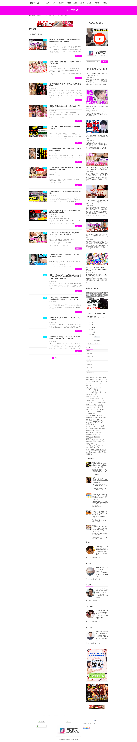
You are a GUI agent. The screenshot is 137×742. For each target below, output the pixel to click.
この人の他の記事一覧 (94, 557)
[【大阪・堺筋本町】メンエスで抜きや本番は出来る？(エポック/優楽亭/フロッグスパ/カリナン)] (97, 192)
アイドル (88, 381)
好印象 (102, 426)
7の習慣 (87, 377)
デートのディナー (90, 396)
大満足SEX (98, 422)
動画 (87, 419)
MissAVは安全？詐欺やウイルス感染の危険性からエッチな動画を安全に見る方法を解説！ (97, 236)
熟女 (103, 441)
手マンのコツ (99, 430)
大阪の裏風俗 (91, 424)
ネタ (99, 396)
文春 (94, 432)
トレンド (96, 396)
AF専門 (96, 377)
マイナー (88, 400)
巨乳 (100, 428)
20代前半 (92, 377)
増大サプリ (98, 420)
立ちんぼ (100, 445)
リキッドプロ (89, 409)
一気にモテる (91, 411)
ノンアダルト (90, 398)
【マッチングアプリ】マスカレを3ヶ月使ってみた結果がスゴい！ (96, 74)
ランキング (98, 407)
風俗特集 (89, 361)
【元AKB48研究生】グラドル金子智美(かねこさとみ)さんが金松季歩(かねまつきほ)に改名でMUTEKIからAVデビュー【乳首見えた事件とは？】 (65, 276)
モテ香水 (104, 402)
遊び (104, 450)
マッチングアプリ (95, 400)
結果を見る (97, 340)
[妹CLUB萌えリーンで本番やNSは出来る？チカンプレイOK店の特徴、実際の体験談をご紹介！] (97, 259)
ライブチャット (89, 407)
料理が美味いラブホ (100, 432)
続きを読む (78, 55)
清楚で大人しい (100, 439)
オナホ (88, 383)
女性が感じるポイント (92, 426)
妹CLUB (87, 428)
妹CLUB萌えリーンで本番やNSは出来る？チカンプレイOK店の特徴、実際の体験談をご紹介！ (97, 269)
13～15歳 (92, 329)
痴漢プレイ (93, 443)
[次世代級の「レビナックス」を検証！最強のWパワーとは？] (97, 97)
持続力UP (89, 432)
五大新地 (89, 413)
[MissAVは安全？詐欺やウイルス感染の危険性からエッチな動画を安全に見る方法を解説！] (97, 226)
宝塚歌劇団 (95, 428)
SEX (96, 379)
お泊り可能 (104, 379)
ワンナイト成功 (99, 409)
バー (95, 398)
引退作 (103, 428)
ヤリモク (100, 405)
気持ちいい (91, 439)
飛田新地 (101, 452)
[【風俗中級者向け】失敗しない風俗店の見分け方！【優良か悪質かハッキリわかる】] (97, 159)
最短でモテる (97, 434)
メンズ (93, 402)
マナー (102, 400)
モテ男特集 (89, 364)
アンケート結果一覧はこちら (95, 344)
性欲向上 (92, 430)
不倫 (98, 411)
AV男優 (104, 377)
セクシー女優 (92, 390)
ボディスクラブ (100, 398)
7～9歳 (91, 324)
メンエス (88, 402)
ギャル (92, 383)
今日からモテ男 (92, 415)
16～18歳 (92, 332)
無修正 (99, 441)
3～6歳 (91, 322)
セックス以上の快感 (93, 392)
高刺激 (89, 454)
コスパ (100, 384)
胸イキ (102, 447)
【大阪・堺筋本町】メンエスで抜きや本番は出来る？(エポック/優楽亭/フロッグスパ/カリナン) (97, 202)
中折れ (101, 411)
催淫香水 (97, 417)
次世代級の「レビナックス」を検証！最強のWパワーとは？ (97, 107)
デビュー (96, 394)
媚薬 (91, 428)
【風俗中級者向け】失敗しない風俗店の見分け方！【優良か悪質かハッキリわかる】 (97, 168)
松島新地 (97, 437)
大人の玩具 (89, 422)
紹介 (87, 447)
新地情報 (89, 434)
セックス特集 (90, 370)
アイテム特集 (90, 359)
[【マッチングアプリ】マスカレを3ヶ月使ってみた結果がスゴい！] (97, 69)
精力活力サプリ (90, 372)
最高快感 (90, 437)
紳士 (103, 445)
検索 (104, 61)
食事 (106, 452)
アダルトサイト (96, 381)
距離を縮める (96, 450)
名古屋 (90, 419)
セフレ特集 (89, 367)
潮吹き (95, 441)
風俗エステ (95, 452)
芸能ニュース (90, 353)
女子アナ (98, 424)
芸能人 (88, 449)
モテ (99, 402)
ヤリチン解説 (91, 405)
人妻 (94, 413)
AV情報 (88, 350)
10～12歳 (92, 327)
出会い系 (103, 417)
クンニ (95, 383)
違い (87, 452)
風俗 (90, 452)
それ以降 (92, 334)
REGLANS (92, 379)
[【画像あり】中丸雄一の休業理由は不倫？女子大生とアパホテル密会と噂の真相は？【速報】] (97, 126)
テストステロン (89, 394)
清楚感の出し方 (89, 441)
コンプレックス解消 (94, 388)
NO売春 (87, 379)
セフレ (104, 392)
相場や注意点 (91, 445)
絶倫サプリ (95, 447)
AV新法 (100, 377)
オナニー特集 (90, 356)
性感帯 (88, 430)
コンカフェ (89, 385)
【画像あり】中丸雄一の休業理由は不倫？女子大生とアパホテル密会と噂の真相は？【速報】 (97, 137)
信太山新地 (90, 417)
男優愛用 (88, 443)
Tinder (99, 379)
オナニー (104, 381)
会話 (100, 415)
